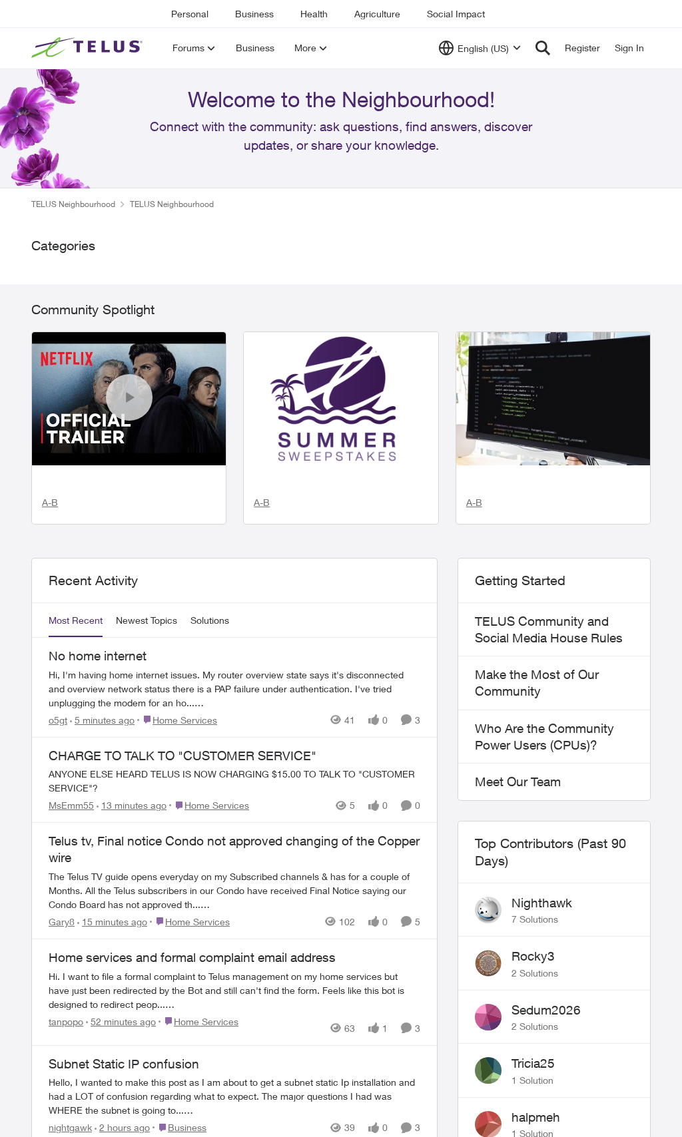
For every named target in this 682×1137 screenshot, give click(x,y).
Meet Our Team (518, 880)
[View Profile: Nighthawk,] (488, 1008)
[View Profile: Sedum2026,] (488, 1115)
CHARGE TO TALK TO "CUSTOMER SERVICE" (182, 854)
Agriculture (377, 13)
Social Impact (456, 13)
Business (254, 13)
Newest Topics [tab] (146, 719)
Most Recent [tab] (76, 719)
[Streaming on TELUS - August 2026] (129, 434)
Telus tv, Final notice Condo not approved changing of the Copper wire (234, 948)
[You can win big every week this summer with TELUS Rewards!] (341, 434)
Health (314, 13)
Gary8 (62, 1020)
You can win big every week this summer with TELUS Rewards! (337, 557)
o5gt (58, 818)
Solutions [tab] (209, 719)
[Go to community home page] (88, 48)
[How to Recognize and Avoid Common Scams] (553, 434)
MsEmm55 (71, 904)
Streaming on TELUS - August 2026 (108, 549)
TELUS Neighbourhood (73, 240)
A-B (50, 600)
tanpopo (66, 1120)
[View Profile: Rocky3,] (488, 1062)
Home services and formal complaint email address (192, 1056)
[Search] (543, 48)
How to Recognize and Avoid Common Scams (552, 531)
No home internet (98, 755)
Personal (189, 13)
